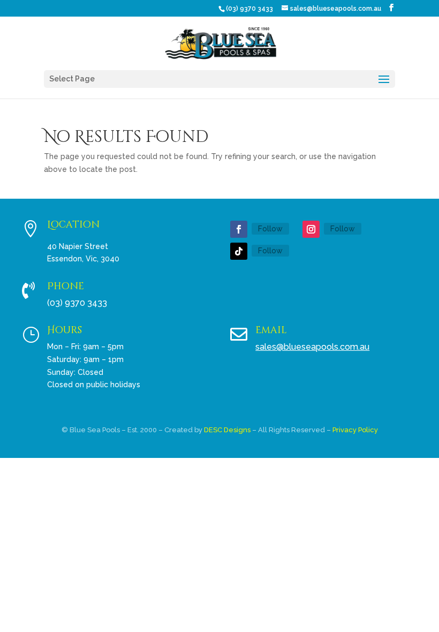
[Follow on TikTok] (238, 251)
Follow (270, 228)
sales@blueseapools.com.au (312, 347)
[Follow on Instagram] (311, 229)
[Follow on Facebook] (238, 229)
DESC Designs (227, 430)
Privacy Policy (355, 430)
